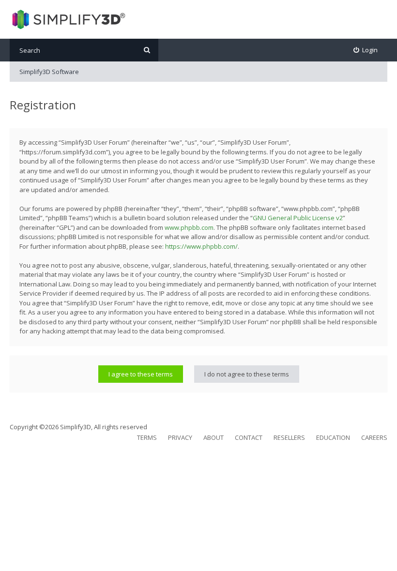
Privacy (180, 437)
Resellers (289, 437)
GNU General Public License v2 (298, 217)
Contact (248, 437)
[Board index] (67, 19)
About (213, 437)
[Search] (147, 50)
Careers (374, 437)
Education (333, 437)
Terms (147, 437)
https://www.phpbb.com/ (201, 246)
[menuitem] (366, 50)
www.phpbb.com (189, 227)
